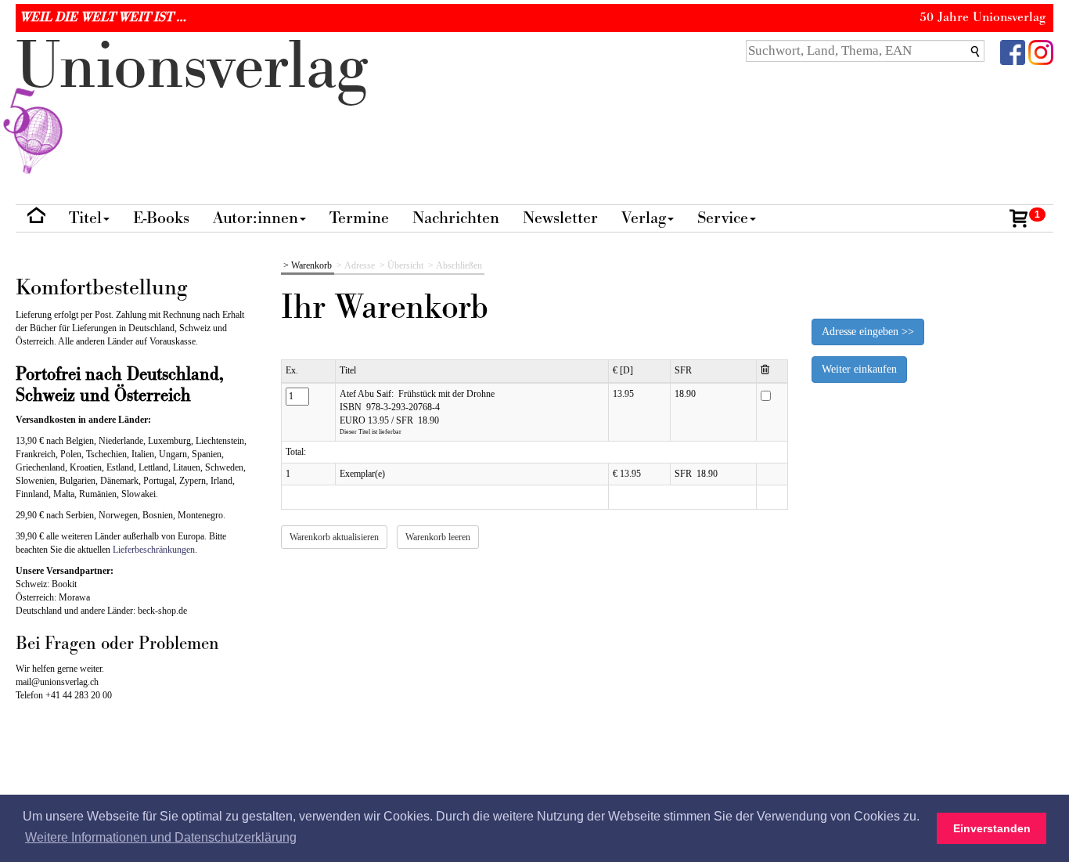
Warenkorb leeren (437, 537)
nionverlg (192, 67)
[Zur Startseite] (36, 219)
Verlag (643, 218)
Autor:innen (255, 218)
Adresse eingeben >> (868, 331)
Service (722, 218)
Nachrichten (455, 218)
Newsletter (560, 218)
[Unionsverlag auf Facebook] (1012, 51)
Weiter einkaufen (859, 369)
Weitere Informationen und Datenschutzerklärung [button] (161, 837)
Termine (359, 218)
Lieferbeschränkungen (154, 549)
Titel (85, 218)
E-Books (161, 218)
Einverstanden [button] (992, 828)
